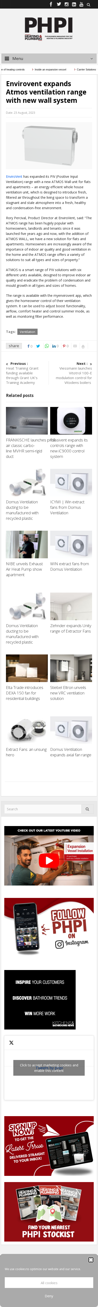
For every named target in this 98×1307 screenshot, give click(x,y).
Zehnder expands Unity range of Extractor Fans (70, 628)
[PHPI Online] (49, 28)
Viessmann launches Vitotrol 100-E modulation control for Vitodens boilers (74, 373)
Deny (49, 1295)
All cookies (49, 1282)
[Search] (87, 809)
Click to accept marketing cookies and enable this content (49, 1068)
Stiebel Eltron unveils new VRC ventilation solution (68, 693)
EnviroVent (14, 176)
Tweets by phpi (49, 1068)
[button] (90, 1259)
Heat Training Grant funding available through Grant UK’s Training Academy (22, 373)
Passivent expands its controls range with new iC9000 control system (69, 448)
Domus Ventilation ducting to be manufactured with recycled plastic (22, 510)
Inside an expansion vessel (42, 69)
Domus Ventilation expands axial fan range (70, 752)
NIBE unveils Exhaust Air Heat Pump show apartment (24, 569)
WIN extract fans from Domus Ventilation (69, 566)
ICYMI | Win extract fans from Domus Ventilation (67, 507)
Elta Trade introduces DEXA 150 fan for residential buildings (24, 693)
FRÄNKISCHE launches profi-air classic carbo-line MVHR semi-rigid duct (31, 448)
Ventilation (27, 332)
